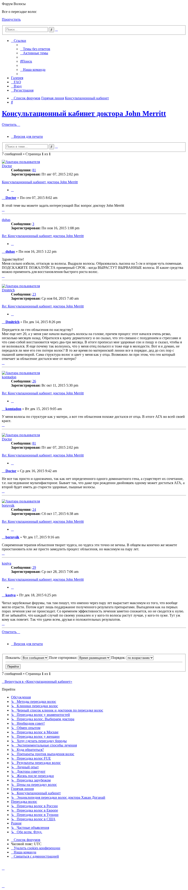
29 (34, 567)
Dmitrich (8, 290)
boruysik (8, 505)
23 (34, 294)
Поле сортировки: (63, 658)
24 (34, 509)
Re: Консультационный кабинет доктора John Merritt (43, 236)
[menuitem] (35, 49)
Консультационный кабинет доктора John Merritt (84, 113)
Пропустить (11, 19)
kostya (6, 563)
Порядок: (119, 658)
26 (34, 381)
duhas (6, 220)
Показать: (14, 658)
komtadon (9, 377)
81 (34, 170)
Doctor (7, 166)
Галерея (17, 78)
